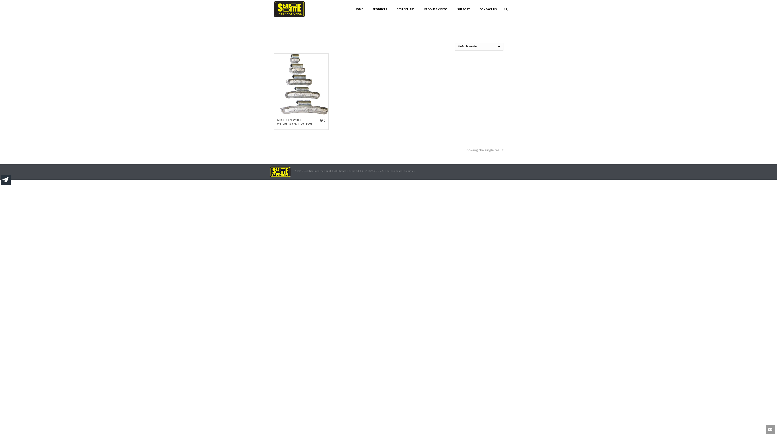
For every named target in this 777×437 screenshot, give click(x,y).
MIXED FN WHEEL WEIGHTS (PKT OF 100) (294, 121)
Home (359, 9)
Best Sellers (406, 9)
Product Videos (436, 9)
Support (463, 9)
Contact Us (488, 9)
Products (380, 9)
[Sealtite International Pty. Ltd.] (280, 172)
